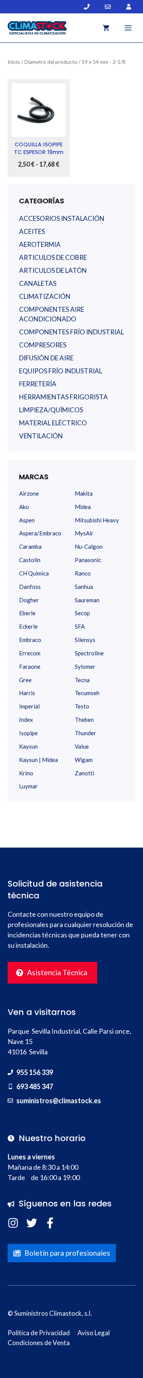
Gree (25, 679)
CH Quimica (34, 573)
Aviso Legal (93, 1333)
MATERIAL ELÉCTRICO (53, 423)
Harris (27, 692)
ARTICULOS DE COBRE (53, 257)
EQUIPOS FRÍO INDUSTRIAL (60, 371)
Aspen (27, 520)
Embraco (30, 639)
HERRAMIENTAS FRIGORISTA (63, 397)
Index (26, 719)
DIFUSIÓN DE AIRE (46, 358)
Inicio (14, 61)
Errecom (29, 653)
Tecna (82, 679)
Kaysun (28, 746)
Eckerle (28, 626)
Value (82, 746)
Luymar (28, 786)
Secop (82, 613)
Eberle (27, 613)
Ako (24, 506)
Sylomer (85, 666)
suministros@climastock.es (58, 1100)
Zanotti (84, 773)
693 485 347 (34, 1086)
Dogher (29, 600)
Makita (84, 493)
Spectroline (89, 653)
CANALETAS (37, 283)
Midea (83, 506)
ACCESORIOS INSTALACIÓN (61, 218)
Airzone (29, 493)
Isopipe (28, 733)
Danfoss (30, 586)
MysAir (84, 533)
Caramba (30, 546)
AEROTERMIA (40, 244)
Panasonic (88, 559)
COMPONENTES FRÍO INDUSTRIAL (71, 332)
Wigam (84, 759)
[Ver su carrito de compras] (106, 28)
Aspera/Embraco (40, 533)
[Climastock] (37, 28)
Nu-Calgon (89, 546)
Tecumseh (87, 692)
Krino (26, 773)
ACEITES (32, 231)
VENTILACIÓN (41, 436)
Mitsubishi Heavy (97, 520)
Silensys (85, 639)
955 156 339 (34, 1072)
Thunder (85, 733)
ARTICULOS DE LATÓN (53, 270)
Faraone (29, 666)
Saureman (87, 600)
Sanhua (84, 586)
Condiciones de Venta (39, 1343)
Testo (82, 706)
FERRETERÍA (37, 384)
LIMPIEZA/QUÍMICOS (51, 410)
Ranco (83, 573)
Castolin (29, 559)
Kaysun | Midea (38, 759)
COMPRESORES (42, 345)
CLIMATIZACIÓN (45, 296)
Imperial (29, 706)
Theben (84, 719)
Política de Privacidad (39, 1333)
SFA (80, 626)
